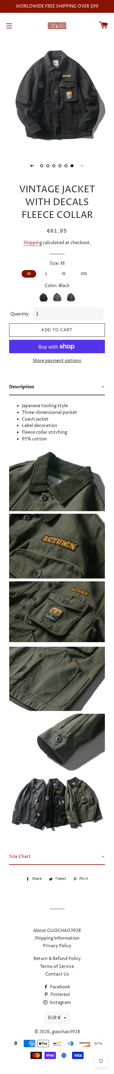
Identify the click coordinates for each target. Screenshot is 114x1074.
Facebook (59, 987)
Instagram (60, 1002)
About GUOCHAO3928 (57, 931)
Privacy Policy (57, 946)
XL (64, 273)
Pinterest (60, 995)
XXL (84, 273)
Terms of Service (57, 966)
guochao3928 (66, 1032)
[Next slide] (82, 165)
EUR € (54, 1018)
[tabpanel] (57, 94)
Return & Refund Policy (57, 959)
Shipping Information (57, 938)
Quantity (19, 314)
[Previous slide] (32, 165)
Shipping (32, 243)
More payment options (57, 361)
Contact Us (57, 974)
